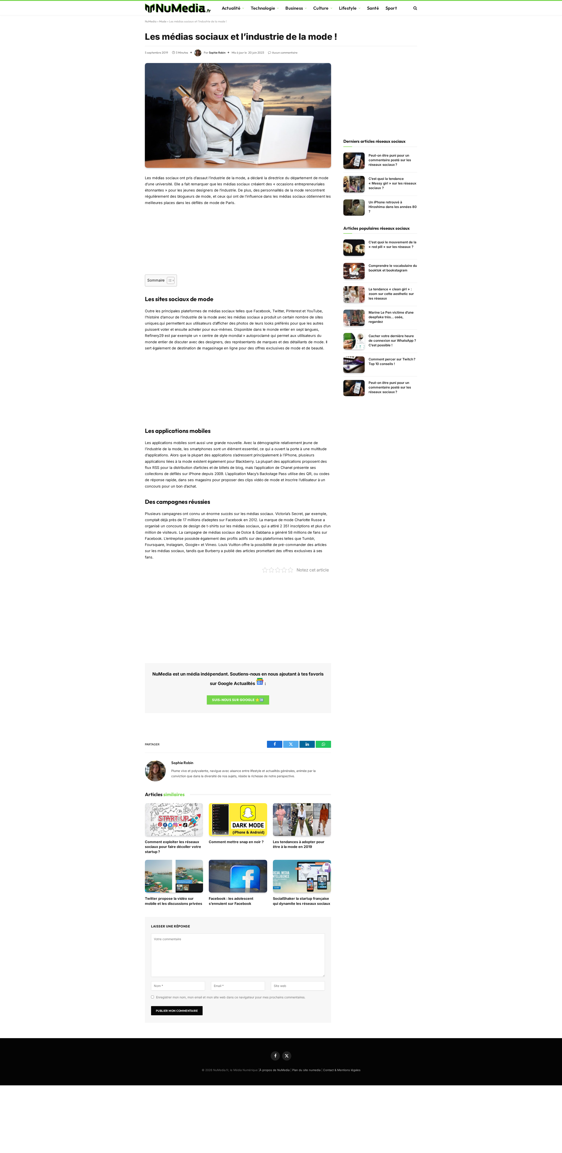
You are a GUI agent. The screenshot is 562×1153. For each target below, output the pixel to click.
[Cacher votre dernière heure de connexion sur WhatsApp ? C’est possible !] (354, 341)
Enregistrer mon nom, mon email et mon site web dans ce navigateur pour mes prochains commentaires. (230, 997)
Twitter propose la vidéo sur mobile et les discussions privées (173, 900)
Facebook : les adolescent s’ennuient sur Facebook (231, 900)
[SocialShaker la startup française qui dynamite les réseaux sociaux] (302, 876)
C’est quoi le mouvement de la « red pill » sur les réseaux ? (392, 244)
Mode (162, 21)
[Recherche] (414, 8)
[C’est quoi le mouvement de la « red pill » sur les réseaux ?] (354, 247)
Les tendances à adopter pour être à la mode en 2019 (298, 844)
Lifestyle (348, 8)
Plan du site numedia (306, 1070)
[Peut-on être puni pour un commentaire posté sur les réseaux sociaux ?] (354, 160)
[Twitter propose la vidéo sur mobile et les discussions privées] (174, 876)
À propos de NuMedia (274, 1070)
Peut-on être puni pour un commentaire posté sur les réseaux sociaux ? (390, 159)
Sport (391, 8)
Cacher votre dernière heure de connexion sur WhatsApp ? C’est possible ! (392, 340)
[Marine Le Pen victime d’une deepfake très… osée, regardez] (354, 318)
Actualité (231, 8)
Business (294, 8)
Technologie (263, 8)
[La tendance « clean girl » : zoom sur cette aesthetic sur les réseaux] (354, 294)
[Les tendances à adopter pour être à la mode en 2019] (302, 819)
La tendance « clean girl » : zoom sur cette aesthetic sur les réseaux (391, 293)
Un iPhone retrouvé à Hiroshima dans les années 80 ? (393, 206)
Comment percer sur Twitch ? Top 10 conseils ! (392, 361)
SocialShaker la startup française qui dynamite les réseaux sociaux (301, 900)
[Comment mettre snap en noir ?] (238, 819)
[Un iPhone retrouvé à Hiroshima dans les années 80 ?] (354, 207)
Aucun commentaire (284, 52)
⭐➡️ (238, 700)
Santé (373, 8)
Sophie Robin (217, 52)
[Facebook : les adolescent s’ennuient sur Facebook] (238, 876)
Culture (320, 8)
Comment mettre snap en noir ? (236, 842)
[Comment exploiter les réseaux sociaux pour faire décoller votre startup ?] (174, 819)
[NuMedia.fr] (178, 8)
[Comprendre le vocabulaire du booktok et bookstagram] (354, 271)
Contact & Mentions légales (341, 1070)
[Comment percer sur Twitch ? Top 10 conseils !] (354, 364)
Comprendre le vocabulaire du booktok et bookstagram (393, 268)
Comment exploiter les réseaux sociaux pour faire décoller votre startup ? (173, 847)
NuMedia (151, 21)
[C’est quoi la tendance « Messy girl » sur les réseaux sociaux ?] (354, 184)
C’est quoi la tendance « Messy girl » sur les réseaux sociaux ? (392, 183)
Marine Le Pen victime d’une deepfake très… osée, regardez (391, 317)
